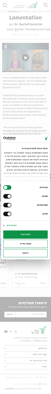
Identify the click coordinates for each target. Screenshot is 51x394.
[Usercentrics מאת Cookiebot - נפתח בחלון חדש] (15, 138)
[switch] (7, 196)
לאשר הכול (25, 235)
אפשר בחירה (25, 244)
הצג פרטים (12, 225)
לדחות (25, 253)
